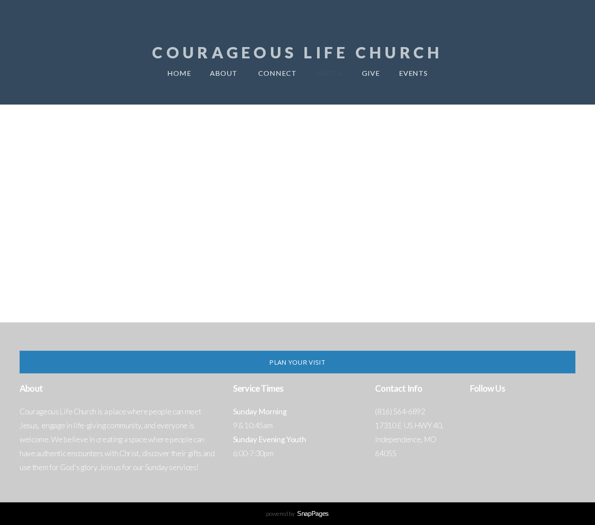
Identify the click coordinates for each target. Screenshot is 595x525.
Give (371, 73)
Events (413, 73)
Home (179, 73)
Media (330, 73)
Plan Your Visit (297, 362)
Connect (278, 73)
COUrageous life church (297, 52)
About (224, 73)
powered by (297, 513)
